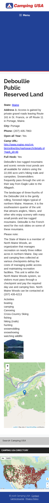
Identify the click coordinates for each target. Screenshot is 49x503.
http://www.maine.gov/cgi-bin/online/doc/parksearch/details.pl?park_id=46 (24, 148)
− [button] (7, 369)
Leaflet (15, 427)
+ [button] (7, 366)
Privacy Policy (32, 499)
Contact (35, 496)
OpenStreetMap (31, 427)
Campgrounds (17, 499)
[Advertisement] (24, 45)
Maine (15, 104)
